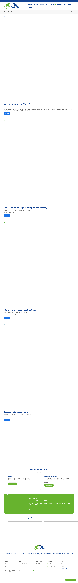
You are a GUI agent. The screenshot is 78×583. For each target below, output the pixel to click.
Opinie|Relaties (26, 106)
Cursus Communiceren (22, 571)
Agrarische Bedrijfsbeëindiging (10, 570)
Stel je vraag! (72, 580)
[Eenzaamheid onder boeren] (36, 366)
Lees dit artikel (12, 483)
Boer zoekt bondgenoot (50, 476)
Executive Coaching (8, 567)
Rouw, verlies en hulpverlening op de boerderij (25, 208)
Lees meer (7, 113)
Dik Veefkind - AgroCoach (16, 106)
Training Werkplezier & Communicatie (25, 567)
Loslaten (10, 476)
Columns (6, 574)
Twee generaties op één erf (17, 104)
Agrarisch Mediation (8, 566)
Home (67, 11)
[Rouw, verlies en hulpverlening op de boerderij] (29, 162)
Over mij (6, 575)
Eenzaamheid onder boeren (16, 412)
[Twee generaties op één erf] (21, 58)
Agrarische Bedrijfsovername (9, 571)
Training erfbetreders (22, 566)
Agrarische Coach (7, 564)
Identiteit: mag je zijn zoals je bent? (20, 310)
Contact (6, 577)
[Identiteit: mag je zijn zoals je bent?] (18, 264)
